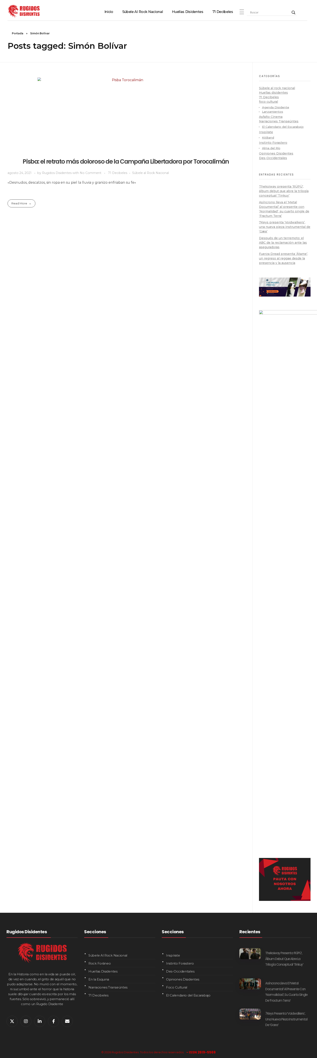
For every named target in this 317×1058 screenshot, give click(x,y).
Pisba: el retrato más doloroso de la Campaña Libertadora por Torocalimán (126, 161)
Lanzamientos (272, 111)
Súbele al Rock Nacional (150, 173)
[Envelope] (67, 1021)
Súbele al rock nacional (277, 88)
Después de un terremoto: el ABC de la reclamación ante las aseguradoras (283, 242)
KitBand (268, 137)
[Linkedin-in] (39, 1021)
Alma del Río (271, 148)
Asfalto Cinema (270, 117)
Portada (17, 33)
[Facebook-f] (53, 1021)
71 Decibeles (117, 173)
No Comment (90, 173)
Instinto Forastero (273, 143)
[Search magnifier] (293, 12)
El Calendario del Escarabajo (283, 126)
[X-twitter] (12, 1021)
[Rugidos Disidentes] (24, 11)
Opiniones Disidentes (276, 153)
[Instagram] (25, 1021)
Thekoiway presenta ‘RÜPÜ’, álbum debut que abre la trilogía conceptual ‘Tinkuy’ (284, 191)
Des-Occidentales (273, 158)
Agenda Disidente (275, 107)
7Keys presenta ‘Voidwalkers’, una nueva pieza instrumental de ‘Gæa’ (284, 226)
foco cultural (268, 102)
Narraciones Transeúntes (278, 121)
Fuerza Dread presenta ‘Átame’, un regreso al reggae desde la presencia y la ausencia (283, 258)
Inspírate (266, 132)
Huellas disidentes (273, 93)
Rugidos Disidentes (57, 173)
